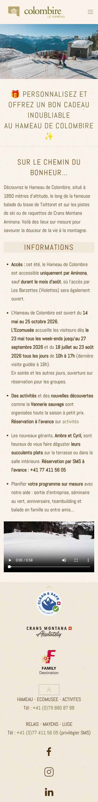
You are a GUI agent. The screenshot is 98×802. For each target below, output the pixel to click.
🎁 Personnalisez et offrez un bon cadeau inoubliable (49, 104)
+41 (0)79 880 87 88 (53, 708)
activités (70, 421)
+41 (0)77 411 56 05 (37, 732)
